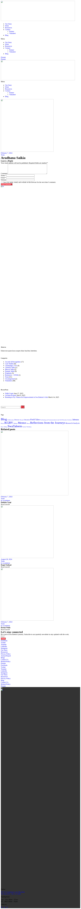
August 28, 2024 (6, 559)
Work (7, 26)
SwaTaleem (15, 426)
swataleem (5, 500)
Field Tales (35, 419)
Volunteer (12, 33)
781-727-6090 (16, 894)
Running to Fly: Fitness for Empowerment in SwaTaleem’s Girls (26, 397)
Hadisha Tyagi (6, 502)
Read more (5, 504)
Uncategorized (10, 379)
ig (4, 907)
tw (7, 907)
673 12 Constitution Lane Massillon (13, 892)
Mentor (22, 422)
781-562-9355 (5, 894)
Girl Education (63, 419)
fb (1, 907)
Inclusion (69, 419)
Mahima (16, 423)
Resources (8, 28)
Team (3, 155)
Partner (11, 31)
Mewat (28, 423)
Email (3, 178)
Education (27, 420)
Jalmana (75, 419)
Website (3, 180)
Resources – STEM (11, 375)
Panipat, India (9, 371)
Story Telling (4, 426)
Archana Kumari (10, 395)
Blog (6, 35)
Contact (7, 29)
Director (16, 420)
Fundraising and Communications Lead (49, 419)
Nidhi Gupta (9, 393)
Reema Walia (5, 627)
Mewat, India (9, 369)
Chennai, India (10, 367)
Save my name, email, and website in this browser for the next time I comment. (29, 182)
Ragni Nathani (6, 565)
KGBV (8, 422)
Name (3, 175)
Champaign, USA (11, 365)
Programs (8, 373)
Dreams (21, 419)
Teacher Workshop (26, 426)
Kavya (2, 423)
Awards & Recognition (12, 362)
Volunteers (8, 381)
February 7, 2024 (6, 153)
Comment (4, 173)
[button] (40, 39)
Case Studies (9, 364)
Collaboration (10, 419)
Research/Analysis (73, 423)
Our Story (8, 24)
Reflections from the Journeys (47, 422)
